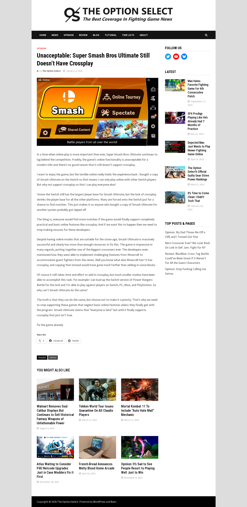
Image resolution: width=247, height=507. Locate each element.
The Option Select (52, 70)
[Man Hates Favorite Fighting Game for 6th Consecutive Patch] (175, 81)
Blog (96, 35)
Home (42, 35)
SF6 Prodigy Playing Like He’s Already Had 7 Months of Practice (198, 121)
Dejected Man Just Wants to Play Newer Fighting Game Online (199, 148)
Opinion (69, 35)
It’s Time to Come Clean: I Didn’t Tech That (198, 197)
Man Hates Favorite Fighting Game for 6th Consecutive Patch (198, 88)
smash (52, 357)
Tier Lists (128, 35)
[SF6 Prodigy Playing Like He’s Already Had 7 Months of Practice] (175, 114)
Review (83, 35)
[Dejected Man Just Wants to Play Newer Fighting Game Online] (175, 143)
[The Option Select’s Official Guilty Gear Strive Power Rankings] (175, 168)
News (55, 35)
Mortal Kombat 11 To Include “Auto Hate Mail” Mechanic (137, 410)
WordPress (99, 501)
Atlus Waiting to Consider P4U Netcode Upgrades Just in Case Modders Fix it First (55, 470)
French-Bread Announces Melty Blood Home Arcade (96, 466)
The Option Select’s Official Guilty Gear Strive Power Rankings (198, 173)
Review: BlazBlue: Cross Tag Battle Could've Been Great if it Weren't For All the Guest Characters (187, 258)
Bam (113, 501)
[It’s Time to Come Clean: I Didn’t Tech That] (175, 194)
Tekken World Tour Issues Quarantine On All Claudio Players (96, 410)
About (144, 35)
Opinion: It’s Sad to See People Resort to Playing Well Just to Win (138, 468)
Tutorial (111, 35)
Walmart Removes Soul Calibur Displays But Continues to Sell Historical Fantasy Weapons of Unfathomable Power (55, 414)
